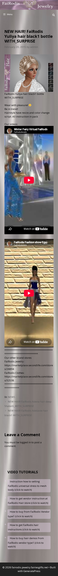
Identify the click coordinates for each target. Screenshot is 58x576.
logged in (25, 442)
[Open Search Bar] (53, 15)
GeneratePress (31, 571)
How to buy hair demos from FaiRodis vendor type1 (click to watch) (26, 542)
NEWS (11, 397)
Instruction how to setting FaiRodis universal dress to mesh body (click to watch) (27, 485)
